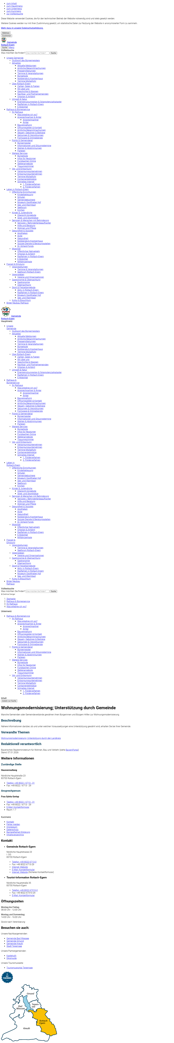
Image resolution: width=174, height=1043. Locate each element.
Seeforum (22, 207)
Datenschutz (12, 829)
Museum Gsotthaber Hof (29, 202)
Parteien (21, 150)
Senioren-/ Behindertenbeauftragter (34, 223)
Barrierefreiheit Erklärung (18, 832)
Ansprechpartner (31, 119)
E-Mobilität (22, 107)
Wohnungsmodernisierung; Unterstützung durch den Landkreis (31, 738)
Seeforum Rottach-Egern (29, 272)
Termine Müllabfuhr (26, 81)
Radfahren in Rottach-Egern (30, 104)
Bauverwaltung (24, 125)
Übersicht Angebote (26, 215)
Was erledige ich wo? (27, 114)
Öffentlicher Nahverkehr (28, 251)
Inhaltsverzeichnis (15, 834)
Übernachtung (24, 285)
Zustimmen (6, 36)
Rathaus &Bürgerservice (13, 381)
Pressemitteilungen (26, 70)
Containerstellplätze (26, 179)
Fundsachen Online (26, 161)
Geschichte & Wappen (27, 91)
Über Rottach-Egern (21, 83)
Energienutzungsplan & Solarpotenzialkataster (39, 101)
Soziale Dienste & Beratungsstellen (33, 243)
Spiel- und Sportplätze (27, 217)
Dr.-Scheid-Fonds (25, 246)
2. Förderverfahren (31, 187)
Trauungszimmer (25, 166)
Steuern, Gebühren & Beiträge (31, 132)
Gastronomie (23, 282)
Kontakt (10, 822)
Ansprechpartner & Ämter (29, 117)
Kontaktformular (18, 807)
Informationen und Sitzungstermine (34, 145)
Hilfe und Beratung (26, 225)
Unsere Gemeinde (15, 58)
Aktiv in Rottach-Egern (28, 290)
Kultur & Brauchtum (21, 300)
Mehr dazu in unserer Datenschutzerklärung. (22, 28)
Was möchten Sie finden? (13, 53)
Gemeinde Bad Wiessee (18, 938)
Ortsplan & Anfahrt (26, 96)
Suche (53, 53)
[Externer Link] (87, 977)
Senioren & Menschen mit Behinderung (30, 220)
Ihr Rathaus (17, 112)
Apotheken (22, 233)
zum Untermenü (14, 8)
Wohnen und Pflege (26, 228)
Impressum (12, 827)
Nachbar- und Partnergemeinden (33, 94)
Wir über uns (23, 89)
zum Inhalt (12, 3)
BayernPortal (72, 750)
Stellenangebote (25, 163)
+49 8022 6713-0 (24, 862)
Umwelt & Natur (19, 99)
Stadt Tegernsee (14, 946)
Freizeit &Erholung (11, 541)
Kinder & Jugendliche (22, 212)
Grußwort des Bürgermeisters (26, 60)
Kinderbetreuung (25, 194)
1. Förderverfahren (31, 184)
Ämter (26, 122)
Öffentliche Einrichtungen (24, 192)
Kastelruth (11, 955)
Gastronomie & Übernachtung (26, 279)
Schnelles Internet (25, 181)
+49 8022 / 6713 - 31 (21, 783)
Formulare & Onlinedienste (30, 138)
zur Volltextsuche (15, 13)
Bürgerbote (22, 76)
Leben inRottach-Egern (13, 464)
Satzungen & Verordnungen (30, 135)
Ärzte (19, 236)
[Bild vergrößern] (87, 1013)
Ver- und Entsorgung (22, 168)
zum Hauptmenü (15, 6)
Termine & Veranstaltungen (30, 73)
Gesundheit (22, 238)
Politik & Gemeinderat (22, 140)
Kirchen (21, 210)
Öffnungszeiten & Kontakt (29, 127)
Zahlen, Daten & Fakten (28, 86)
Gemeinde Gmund (15, 941)
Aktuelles (16, 63)
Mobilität (16, 248)
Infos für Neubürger (26, 158)
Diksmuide (12, 958)
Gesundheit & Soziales (22, 230)
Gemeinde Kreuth (15, 943)
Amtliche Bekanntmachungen (31, 68)
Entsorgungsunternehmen (29, 174)
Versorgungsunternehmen (29, 171)
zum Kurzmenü (14, 11)
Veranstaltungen (20, 267)
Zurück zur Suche (9, 701)
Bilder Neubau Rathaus (18, 303)
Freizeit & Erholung (15, 264)
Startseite (11, 599)
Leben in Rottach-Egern (18, 189)
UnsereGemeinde (11, 327)
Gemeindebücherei (26, 199)
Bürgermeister (24, 143)
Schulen (21, 197)
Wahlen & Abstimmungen (29, 148)
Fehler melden (13, 824)
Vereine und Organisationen (30, 277)
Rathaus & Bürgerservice (18, 109)
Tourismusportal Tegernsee (20, 967)
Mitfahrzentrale (24, 261)
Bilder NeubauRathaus (13, 582)
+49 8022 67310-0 (25, 890)
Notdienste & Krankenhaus (30, 78)
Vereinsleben (18, 274)
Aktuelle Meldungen (26, 65)
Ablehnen (6, 33)
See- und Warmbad (26, 205)
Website (20, 867)
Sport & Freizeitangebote (23, 287)
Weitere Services (19, 153)
